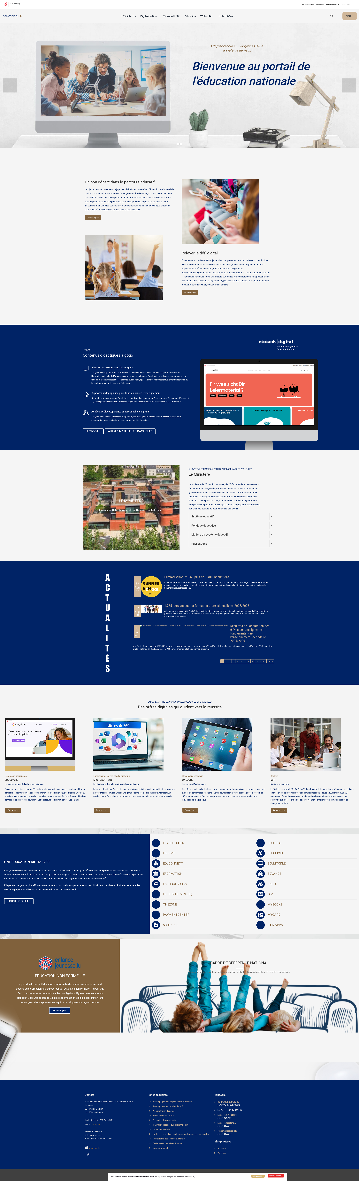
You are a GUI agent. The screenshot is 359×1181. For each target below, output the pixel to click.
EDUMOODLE (277, 863)
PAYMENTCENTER (176, 914)
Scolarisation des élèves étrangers (168, 1143)
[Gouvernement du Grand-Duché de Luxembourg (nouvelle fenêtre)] (17, 4)
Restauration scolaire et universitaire (169, 1139)
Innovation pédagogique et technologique (171, 1125)
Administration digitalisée (164, 1111)
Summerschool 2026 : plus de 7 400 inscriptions (196, 577)
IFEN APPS (275, 925)
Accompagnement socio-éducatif (168, 1106)
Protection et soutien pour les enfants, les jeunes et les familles (181, 1134)
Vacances (222, 1153)
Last (269, 661)
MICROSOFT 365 (102, 779)
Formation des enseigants (164, 1120)
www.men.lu (94, 1148)
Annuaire (222, 1148)
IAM (270, 894)
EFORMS (169, 853)
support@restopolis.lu (227, 1131)
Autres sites (345, 4)
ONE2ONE (187, 779)
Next (262, 661)
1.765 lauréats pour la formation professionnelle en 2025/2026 (206, 606)
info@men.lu (97, 1124)
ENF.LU (272, 884)
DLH (273, 779)
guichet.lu (320, 4)
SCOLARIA (170, 925)
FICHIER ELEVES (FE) (177, 894)
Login (87, 1154)
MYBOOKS (275, 904)
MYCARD (274, 914)
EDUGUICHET (12, 779)
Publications (199, 543)
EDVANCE (274, 873)
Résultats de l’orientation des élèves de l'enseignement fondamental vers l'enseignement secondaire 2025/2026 (249, 633)
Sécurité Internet (160, 1148)
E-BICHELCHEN (173, 843)
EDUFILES (274, 843)
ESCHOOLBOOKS (175, 884)
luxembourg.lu (308, 4)
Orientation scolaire (161, 1129)
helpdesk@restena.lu (227, 1123)
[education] (12, 16)
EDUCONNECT (173, 863)
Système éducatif (202, 516)
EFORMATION (172, 873)
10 (256, 661)
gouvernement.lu (332, 4)
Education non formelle (163, 1115)
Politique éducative (203, 525)
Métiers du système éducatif (209, 534)
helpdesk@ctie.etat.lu (227, 1115)
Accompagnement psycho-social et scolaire (172, 1102)
